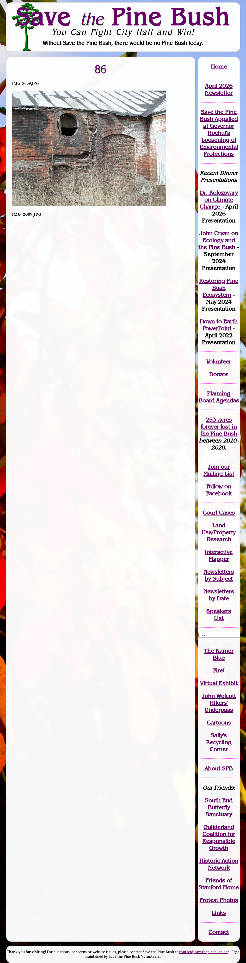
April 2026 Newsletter (219, 89)
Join (213, 466)
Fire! (219, 670)
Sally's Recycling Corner (219, 742)
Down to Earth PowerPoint (219, 325)
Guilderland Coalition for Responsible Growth (218, 837)
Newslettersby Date (218, 595)
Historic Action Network (218, 864)
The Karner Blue (219, 654)
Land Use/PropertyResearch (219, 532)
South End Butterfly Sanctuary (219, 807)
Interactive (219, 551)
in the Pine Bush (218, 430)
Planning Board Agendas (219, 397)
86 (101, 69)
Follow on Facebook (219, 490)
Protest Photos (218, 899)
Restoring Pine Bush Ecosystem (218, 287)
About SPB (219, 768)
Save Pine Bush (123, 16)
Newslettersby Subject (218, 575)
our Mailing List (218, 470)
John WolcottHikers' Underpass (219, 702)
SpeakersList (218, 614)
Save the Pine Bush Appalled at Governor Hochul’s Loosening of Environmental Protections (219, 132)
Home (219, 66)
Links (219, 912)
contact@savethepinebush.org (204, 952)
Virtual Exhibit (219, 683)
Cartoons (219, 722)
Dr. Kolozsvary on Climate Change (219, 199)
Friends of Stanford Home (219, 884)
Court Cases (219, 512)
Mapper (219, 558)
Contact (219, 931)
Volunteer (218, 361)
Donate (218, 374)
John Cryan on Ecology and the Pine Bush (218, 240)
